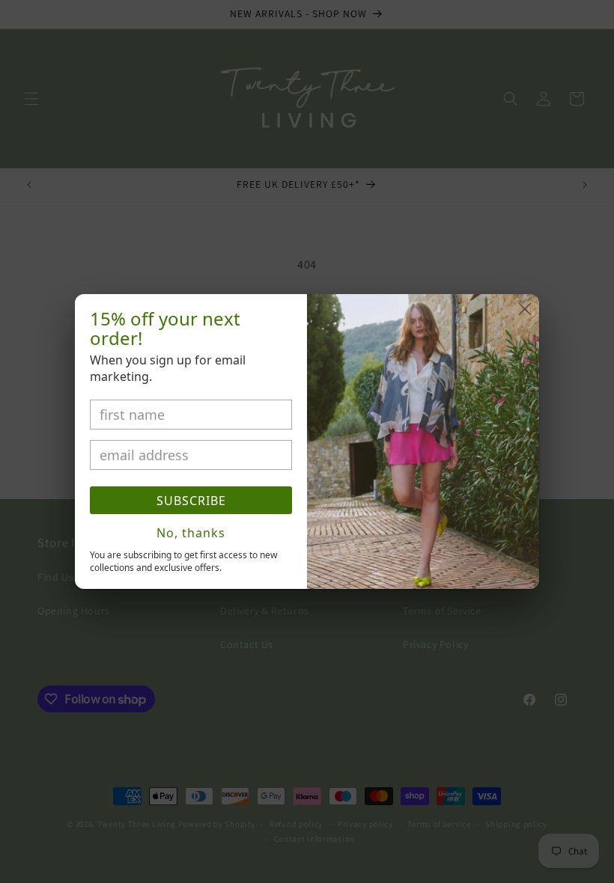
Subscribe (191, 500)
